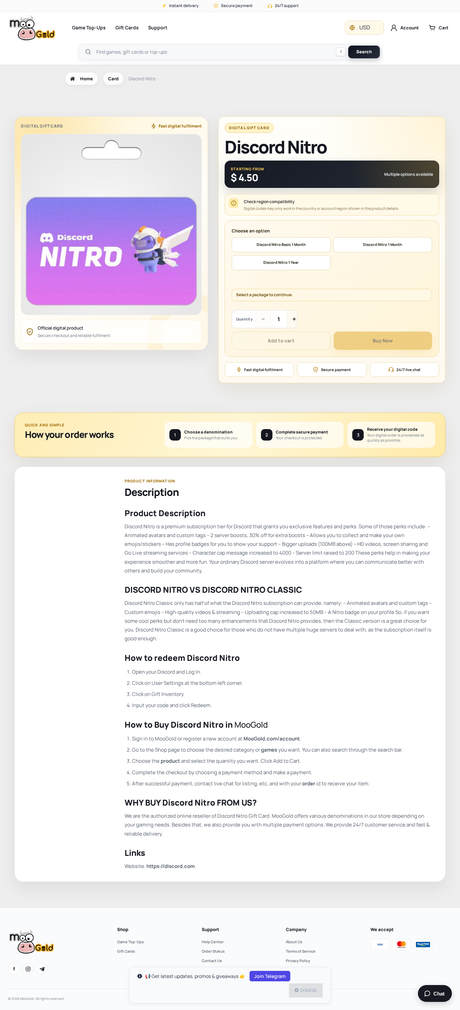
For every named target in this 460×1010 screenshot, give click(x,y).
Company (296, 929)
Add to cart (281, 340)
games (269, 749)
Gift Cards (127, 27)
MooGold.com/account (271, 738)
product (170, 760)
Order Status (213, 951)
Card (113, 79)
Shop (122, 929)
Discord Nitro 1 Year (281, 262)
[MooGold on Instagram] (28, 969)
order (308, 783)
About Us (294, 941)
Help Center (213, 941)
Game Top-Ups (89, 27)
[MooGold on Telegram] (42, 969)
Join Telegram (270, 976)
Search (364, 52)
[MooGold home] (32, 28)
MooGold (251, 724)
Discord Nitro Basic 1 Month (281, 244)
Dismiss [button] (308, 990)
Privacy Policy (298, 960)
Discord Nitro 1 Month (382, 244)
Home (86, 79)
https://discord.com (170, 866)
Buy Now (383, 340)
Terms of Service (301, 951)
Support (157, 27)
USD (364, 27)
